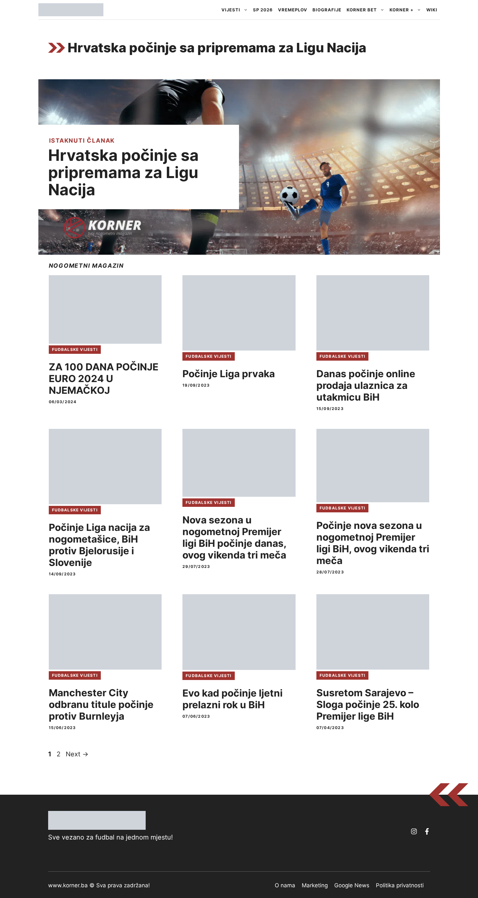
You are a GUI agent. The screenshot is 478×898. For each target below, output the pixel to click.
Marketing (315, 885)
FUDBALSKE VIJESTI (75, 349)
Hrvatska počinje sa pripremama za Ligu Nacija (123, 172)
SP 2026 (263, 9)
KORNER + (402, 9)
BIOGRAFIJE (326, 9)
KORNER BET (362, 9)
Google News (351, 885)
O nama (285, 885)
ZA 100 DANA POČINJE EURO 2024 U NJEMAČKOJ (103, 378)
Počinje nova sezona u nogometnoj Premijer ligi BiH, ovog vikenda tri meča (372, 543)
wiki (431, 9)
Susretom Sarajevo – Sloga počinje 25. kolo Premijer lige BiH (367, 704)
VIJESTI (230, 9)
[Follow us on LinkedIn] (427, 831)
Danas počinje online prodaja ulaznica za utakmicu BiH (365, 385)
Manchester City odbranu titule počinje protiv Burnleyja (101, 704)
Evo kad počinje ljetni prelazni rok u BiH (232, 699)
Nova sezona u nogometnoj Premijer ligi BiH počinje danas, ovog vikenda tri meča (234, 537)
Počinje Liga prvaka (228, 373)
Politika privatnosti (400, 885)
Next (77, 754)
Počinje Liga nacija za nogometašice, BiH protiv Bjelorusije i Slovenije (99, 544)
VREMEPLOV (292, 9)
